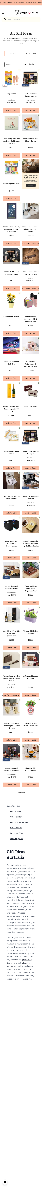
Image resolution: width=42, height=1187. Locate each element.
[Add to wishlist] (19, 70)
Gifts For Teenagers (19, 822)
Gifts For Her (16, 817)
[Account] (33, 12)
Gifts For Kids (16, 828)
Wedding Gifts (16, 839)
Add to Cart (11, 110)
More (21, 43)
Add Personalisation (30, 243)
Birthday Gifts (16, 833)
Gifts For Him (16, 811)
